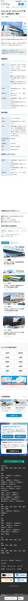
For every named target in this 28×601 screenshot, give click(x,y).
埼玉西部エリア (4, 482)
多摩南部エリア (15, 492)
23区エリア (8, 492)
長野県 (24, 506)
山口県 (19, 539)
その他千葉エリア (4, 490)
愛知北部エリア (9, 510)
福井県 (15, 506)
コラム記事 (3, 563)
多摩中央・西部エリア (5, 494)
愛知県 (2, 510)
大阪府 (2, 525)
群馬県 (6, 477)
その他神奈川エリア (20, 501)
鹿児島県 (3, 552)
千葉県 (2, 486)
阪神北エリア (9, 529)
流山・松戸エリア (17, 486)
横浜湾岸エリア (9, 497)
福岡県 (2, 550)
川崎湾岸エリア (17, 497)
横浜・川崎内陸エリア (5, 499)
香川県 (6, 545)
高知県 (15, 545)
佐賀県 (6, 550)
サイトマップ (20, 566)
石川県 (11, 506)
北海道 (2, 467)
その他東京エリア (15, 494)
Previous (13, 387)
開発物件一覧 (14, 415)
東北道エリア (16, 480)
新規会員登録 (18, 1)
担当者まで (22, 52)
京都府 (2, 523)
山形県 (24, 467)
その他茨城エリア (17, 475)
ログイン (25, 1)
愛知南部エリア (4, 513)
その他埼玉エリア (12, 484)
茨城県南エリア (9, 475)
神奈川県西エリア (4, 501)
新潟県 (2, 506)
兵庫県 (2, 529)
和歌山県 (7, 534)
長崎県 (11, 550)
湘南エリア (12, 501)
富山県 (6, 506)
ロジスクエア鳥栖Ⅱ (6, 407)
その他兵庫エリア (15, 531)
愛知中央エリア (17, 510)
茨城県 (2, 475)
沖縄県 (7, 552)
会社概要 (19, 569)
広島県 (15, 539)
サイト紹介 (3, 566)
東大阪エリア (16, 525)
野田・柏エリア (4, 488)
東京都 (2, 492)
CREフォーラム (4, 560)
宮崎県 (24, 550)
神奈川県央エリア (15, 499)
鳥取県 (2, 539)
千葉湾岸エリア (9, 486)
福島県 (2, 470)
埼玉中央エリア (12, 482)
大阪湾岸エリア (9, 525)
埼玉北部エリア (9, 480)
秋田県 (19, 467)
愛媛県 (11, 545)
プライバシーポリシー (11, 569)
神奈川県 (3, 497)
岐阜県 (2, 508)
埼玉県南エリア (4, 484)
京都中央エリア (9, 523)
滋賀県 (2, 520)
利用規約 (3, 569)
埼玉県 (2, 480)
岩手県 (11, 467)
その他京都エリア (17, 523)
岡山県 (11, 539)
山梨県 (19, 506)
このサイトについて (11, 566)
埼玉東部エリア (20, 482)
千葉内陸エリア (12, 488)
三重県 (2, 515)
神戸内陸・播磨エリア (5, 531)
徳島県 (2, 545)
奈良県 (2, 534)
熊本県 (15, 550)
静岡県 (6, 508)
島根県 (6, 539)
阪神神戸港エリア (16, 529)
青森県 (6, 467)
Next (15, 387)
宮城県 (15, 467)
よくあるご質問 (14, 461)
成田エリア (19, 488)
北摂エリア (10, 527)
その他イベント (18, 560)
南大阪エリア (4, 527)
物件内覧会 (11, 560)
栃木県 (2, 477)
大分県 (19, 550)
